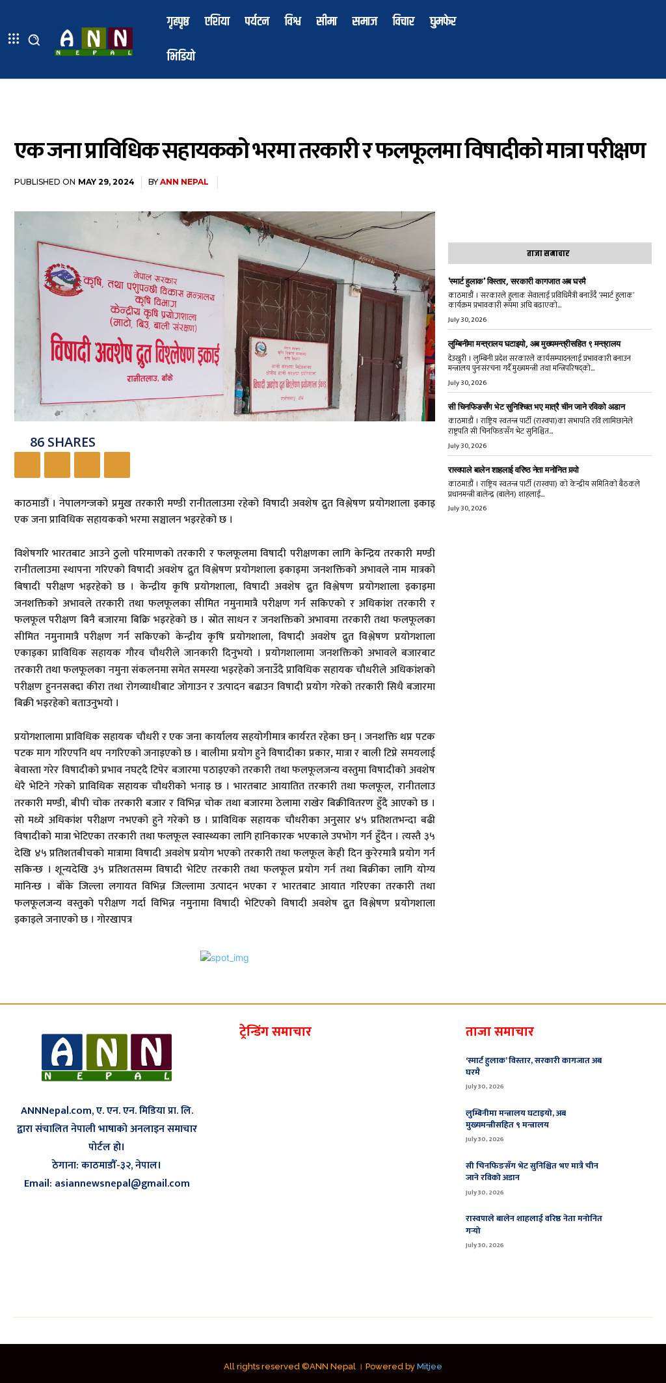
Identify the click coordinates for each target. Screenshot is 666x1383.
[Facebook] (27, 465)
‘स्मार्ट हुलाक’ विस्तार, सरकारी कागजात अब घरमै (517, 281)
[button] (34, 40)
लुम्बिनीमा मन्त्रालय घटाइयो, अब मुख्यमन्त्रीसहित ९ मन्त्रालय (534, 344)
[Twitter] (57, 465)
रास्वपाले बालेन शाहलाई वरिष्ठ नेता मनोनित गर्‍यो (513, 470)
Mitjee (429, 1366)
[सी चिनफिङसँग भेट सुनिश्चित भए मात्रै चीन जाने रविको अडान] (634, 1176)
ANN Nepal (184, 182)
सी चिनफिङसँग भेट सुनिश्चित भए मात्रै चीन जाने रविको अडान (536, 407)
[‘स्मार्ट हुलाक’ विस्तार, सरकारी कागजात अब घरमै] (634, 1071)
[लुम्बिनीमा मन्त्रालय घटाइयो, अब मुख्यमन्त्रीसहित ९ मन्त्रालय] (634, 1124)
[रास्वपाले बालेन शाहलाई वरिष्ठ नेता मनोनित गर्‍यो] (634, 1229)
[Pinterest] (87, 465)
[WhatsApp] (117, 465)
